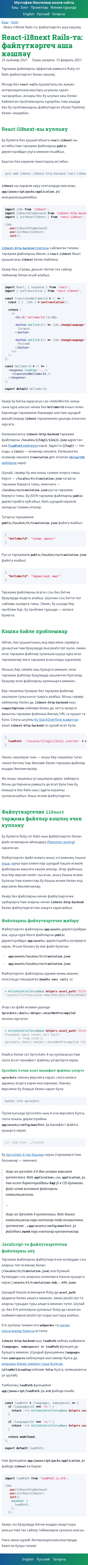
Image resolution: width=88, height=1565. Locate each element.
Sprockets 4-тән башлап (25, 1154)
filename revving (61, 842)
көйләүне (23, 445)
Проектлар (39, 7)
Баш (15, 7)
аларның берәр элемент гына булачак (32, 1363)
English (28, 14)
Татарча (58, 14)
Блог (24, 7)
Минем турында (63, 7)
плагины (25, 248)
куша (6, 863)
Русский (43, 14)
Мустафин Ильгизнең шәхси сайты (44, 2)
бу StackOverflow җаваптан (56, 719)
